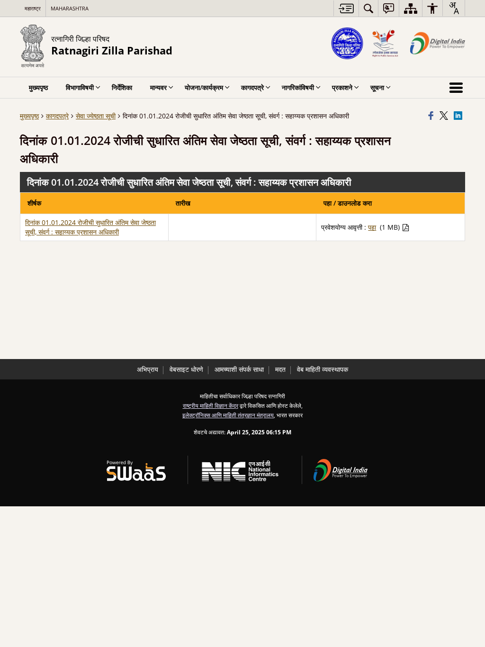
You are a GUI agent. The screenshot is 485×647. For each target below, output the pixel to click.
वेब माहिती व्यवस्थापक (322, 369)
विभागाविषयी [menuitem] (80, 87)
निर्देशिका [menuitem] (122, 87)
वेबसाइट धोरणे (186, 369)
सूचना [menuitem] (377, 87)
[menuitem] (368, 8)
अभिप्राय (147, 369)
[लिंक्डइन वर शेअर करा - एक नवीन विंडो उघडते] (459, 116)
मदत (280, 369)
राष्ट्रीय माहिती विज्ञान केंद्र (210, 405)
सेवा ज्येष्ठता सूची (96, 115)
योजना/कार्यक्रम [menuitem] (204, 87)
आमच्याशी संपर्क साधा (239, 369)
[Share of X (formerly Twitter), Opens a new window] (445, 116)
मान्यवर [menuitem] (158, 87)
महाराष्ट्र (33, 8)
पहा (372, 227)
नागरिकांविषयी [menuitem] (298, 87)
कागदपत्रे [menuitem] (252, 87)
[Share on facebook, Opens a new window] (432, 116)
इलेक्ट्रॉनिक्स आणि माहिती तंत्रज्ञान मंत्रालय (228, 415)
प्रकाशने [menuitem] (342, 87)
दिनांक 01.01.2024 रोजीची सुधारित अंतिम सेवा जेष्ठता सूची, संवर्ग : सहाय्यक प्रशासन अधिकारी (90, 227)
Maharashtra (70, 8)
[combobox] (454, 8)
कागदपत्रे (57, 115)
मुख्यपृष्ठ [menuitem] (38, 87)
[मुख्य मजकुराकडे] (346, 8)
